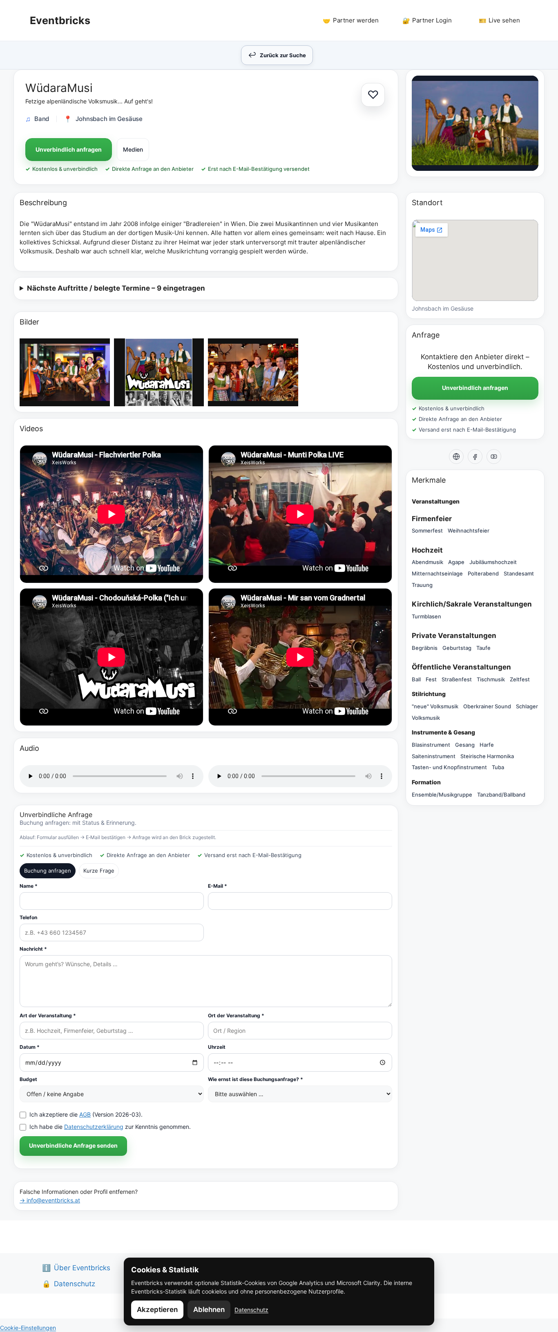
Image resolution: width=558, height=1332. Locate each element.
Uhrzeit (216, 1047)
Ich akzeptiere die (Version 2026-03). (86, 1114)
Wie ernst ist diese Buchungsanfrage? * (255, 1079)
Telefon (28, 917)
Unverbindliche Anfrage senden (73, 1145)
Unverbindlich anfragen (69, 149)
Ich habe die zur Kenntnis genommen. (110, 1126)
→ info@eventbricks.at (50, 1200)
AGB (85, 1114)
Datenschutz (251, 1309)
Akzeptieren (157, 1309)
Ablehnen (209, 1309)
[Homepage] (456, 456)
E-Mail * (217, 886)
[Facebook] (475, 456)
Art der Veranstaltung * (48, 1015)
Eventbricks (60, 20)
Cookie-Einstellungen (28, 1327)
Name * (29, 886)
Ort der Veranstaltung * (236, 1015)
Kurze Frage (98, 870)
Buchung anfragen (47, 870)
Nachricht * (33, 949)
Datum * (30, 1047)
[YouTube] (494, 456)
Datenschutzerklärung (93, 1126)
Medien (133, 149)
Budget (28, 1079)
